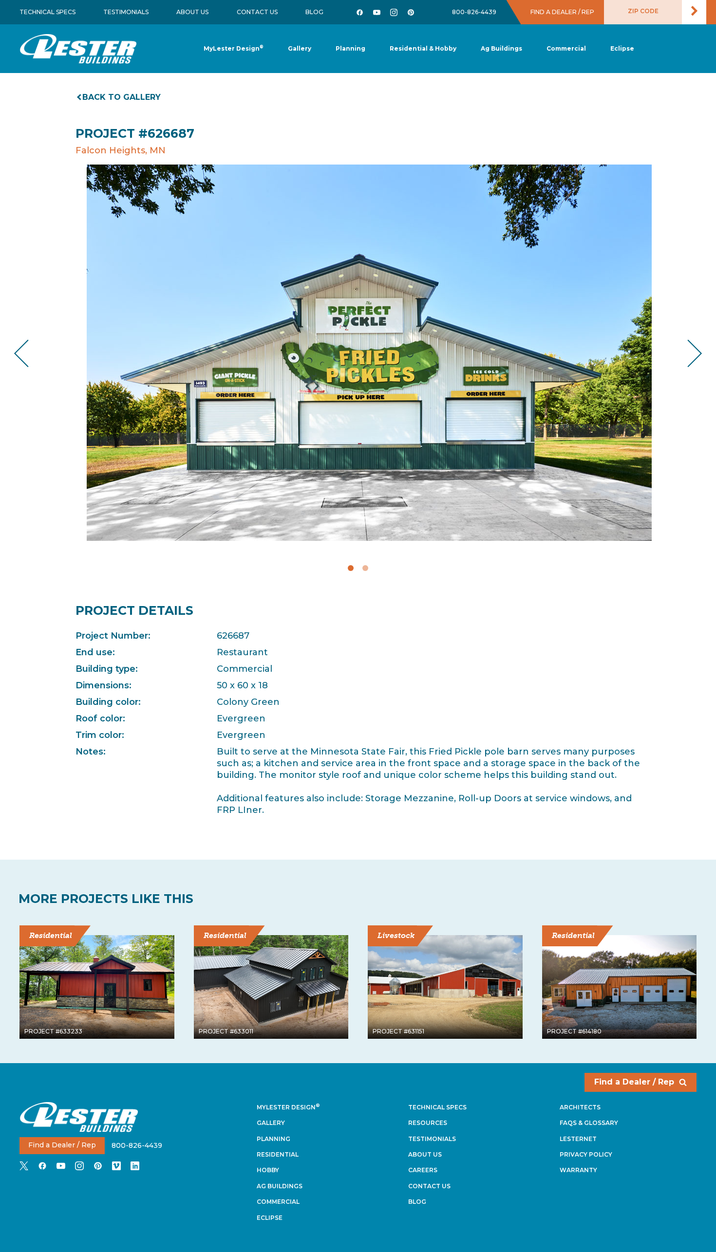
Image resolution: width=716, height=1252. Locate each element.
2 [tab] (365, 568)
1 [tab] (351, 568)
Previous (29, 353)
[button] (350, 49)
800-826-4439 (474, 12)
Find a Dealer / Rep (634, 1081)
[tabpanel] (358, 353)
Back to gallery (121, 97)
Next (687, 353)
